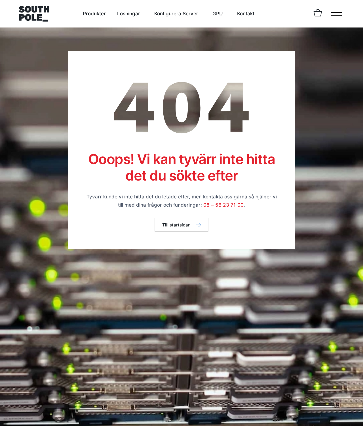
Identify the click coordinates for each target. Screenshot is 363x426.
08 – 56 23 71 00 (223, 205)
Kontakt (245, 13)
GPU (217, 13)
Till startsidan (176, 225)
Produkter (94, 13)
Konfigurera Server (176, 13)
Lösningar (128, 13)
